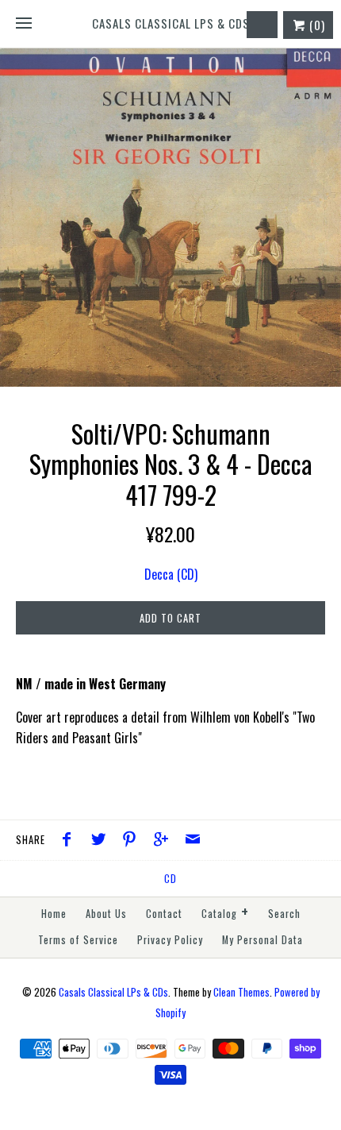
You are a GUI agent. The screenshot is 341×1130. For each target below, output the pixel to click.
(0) (315, 24)
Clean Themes (241, 992)
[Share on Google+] (165, 840)
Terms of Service (78, 939)
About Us (106, 913)
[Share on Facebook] (70, 840)
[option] (170, 217)
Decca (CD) (170, 574)
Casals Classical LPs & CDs (113, 992)
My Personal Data (262, 939)
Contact (164, 913)
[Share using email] (192, 840)
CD (170, 878)
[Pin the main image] (133, 840)
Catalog (225, 912)
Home (54, 913)
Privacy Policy (170, 939)
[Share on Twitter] (102, 840)
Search (284, 913)
